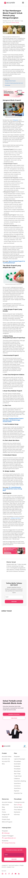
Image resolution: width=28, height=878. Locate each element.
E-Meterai (17, 778)
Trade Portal (17, 776)
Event (3, 809)
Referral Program (7, 822)
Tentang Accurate (19, 802)
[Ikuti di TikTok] (12, 873)
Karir (18, 804)
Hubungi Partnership (9, 843)
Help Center (5, 804)
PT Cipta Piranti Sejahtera (13, 865)
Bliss (3, 764)
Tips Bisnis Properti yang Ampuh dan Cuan (14, 83)
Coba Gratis (14, 718)
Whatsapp (7, 833)
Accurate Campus (7, 802)
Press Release (18, 809)
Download (5, 817)
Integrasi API (5, 814)
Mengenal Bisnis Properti (10, 80)
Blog (3, 807)
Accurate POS (6, 761)
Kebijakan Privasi (10, 867)
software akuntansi (15, 518)
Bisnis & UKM (19, 629)
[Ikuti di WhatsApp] (5, 873)
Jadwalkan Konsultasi (14, 714)
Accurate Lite (6, 759)
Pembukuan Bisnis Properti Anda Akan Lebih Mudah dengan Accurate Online (13, 420)
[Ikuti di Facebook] (9, 873)
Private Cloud (6, 819)
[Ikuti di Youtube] (15, 873)
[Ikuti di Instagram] (2, 873)
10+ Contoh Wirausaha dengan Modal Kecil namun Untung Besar (12, 489)
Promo (4, 812)
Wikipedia (15, 120)
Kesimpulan (7, 85)
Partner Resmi (18, 807)
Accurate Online (6, 756)
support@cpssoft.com (10, 838)
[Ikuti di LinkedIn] (18, 873)
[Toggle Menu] (23, 2)
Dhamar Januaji (15, 22)
